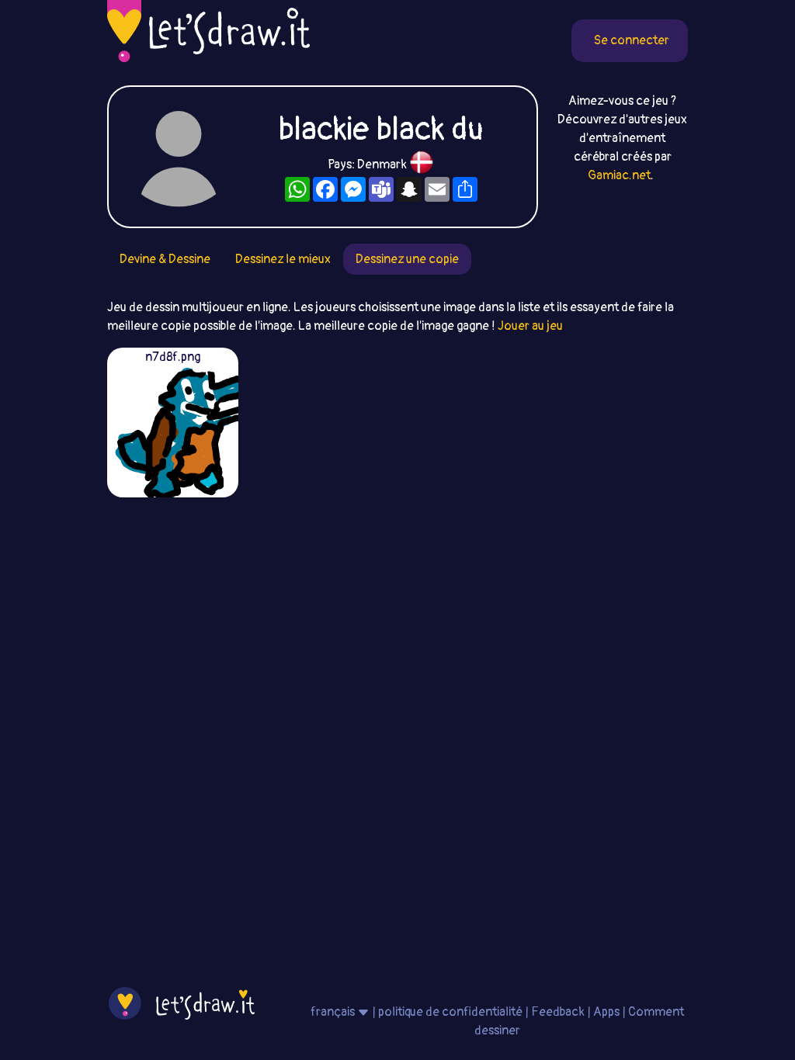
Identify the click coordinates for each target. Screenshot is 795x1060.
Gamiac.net (619, 175)
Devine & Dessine (165, 259)
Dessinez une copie (407, 259)
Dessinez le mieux (283, 259)
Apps (606, 1012)
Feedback (558, 1012)
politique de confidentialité (450, 1012)
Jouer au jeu (530, 326)
